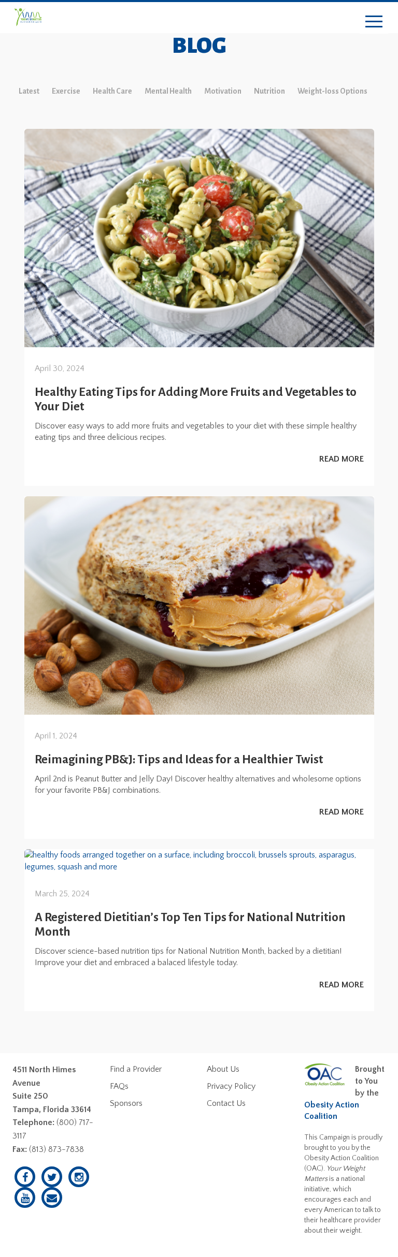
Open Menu (374, 22)
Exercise (66, 91)
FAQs (119, 1086)
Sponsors (126, 1103)
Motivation (222, 91)
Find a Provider (136, 1069)
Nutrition (269, 91)
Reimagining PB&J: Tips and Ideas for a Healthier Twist (179, 759)
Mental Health (168, 91)
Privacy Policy (231, 1086)
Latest (29, 91)
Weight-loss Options (332, 91)
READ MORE (341, 459)
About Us (223, 1069)
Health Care (112, 91)
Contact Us (226, 1103)
